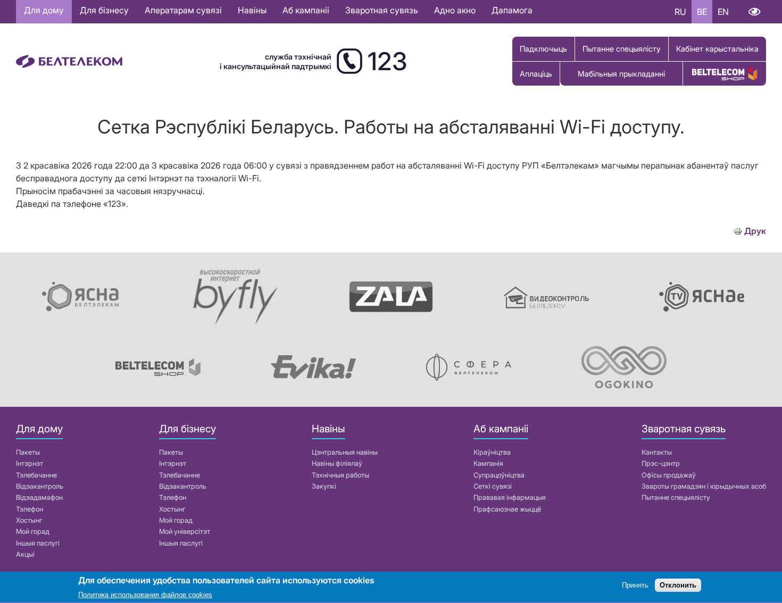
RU (680, 11)
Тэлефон (29, 509)
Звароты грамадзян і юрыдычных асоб (704, 486)
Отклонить (678, 586)
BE (702, 11)
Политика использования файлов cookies (145, 595)
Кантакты (657, 452)
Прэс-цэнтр (661, 463)
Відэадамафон (39, 497)
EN (723, 11)
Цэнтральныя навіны (345, 452)
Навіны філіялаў (337, 463)
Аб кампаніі (305, 10)
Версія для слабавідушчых (754, 11)
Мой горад (32, 531)
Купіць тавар (724, 73)
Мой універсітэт (184, 531)
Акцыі (25, 554)
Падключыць (543, 48)
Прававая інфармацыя (509, 497)
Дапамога (512, 10)
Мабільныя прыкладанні (621, 73)
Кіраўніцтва (492, 452)
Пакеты (28, 452)
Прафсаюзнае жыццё (507, 509)
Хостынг (29, 520)
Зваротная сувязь (381, 10)
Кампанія (488, 463)
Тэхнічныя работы (340, 475)
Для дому (44, 10)
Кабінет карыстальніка (717, 48)
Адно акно (455, 10)
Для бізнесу (104, 10)
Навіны (252, 10)
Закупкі (324, 486)
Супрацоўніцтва (499, 475)
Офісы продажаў (669, 475)
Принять (635, 586)
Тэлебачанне (36, 475)
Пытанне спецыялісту (622, 48)
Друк (755, 231)
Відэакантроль (39, 486)
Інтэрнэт (29, 463)
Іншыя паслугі (38, 543)
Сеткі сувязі (492, 486)
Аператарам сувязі (183, 10)
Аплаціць (536, 73)
